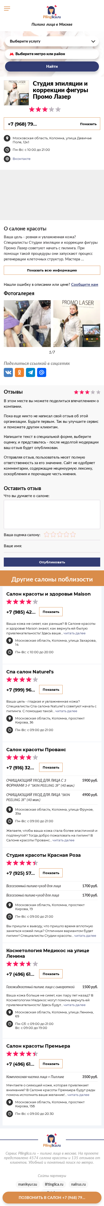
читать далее (75, 633)
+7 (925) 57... (20, 873)
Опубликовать (52, 562)
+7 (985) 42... (21, 612)
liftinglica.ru (54, 1184)
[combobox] (52, 41)
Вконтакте (22, 159)
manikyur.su (27, 1184)
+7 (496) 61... (20, 974)
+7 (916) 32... (20, 767)
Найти (52, 66)
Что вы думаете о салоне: (26, 496)
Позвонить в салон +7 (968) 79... (52, 1197)
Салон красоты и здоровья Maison (48, 594)
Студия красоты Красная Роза (43, 855)
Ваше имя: (13, 546)
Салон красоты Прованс (36, 749)
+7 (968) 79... (22, 124)
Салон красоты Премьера (38, 1046)
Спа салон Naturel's (30, 671)
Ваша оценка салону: (22, 535)
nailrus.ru (78, 1184)
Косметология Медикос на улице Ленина (47, 953)
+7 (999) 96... (20, 690)
